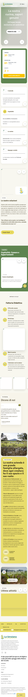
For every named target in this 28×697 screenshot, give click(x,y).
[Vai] (25, 104)
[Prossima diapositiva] (22, 42)
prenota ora (12, 31)
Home (2, 624)
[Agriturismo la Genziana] (8, 4)
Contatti (2, 669)
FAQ (16, 624)
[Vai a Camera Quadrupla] (24, 286)
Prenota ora (6, 627)
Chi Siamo (3, 665)
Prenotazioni (3, 667)
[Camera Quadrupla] (14, 265)
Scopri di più (6, 232)
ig (5, 652)
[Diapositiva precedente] (6, 42)
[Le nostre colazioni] (14, 181)
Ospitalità (9, 624)
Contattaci (23, 624)
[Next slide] (24, 172)
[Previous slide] (19, 172)
